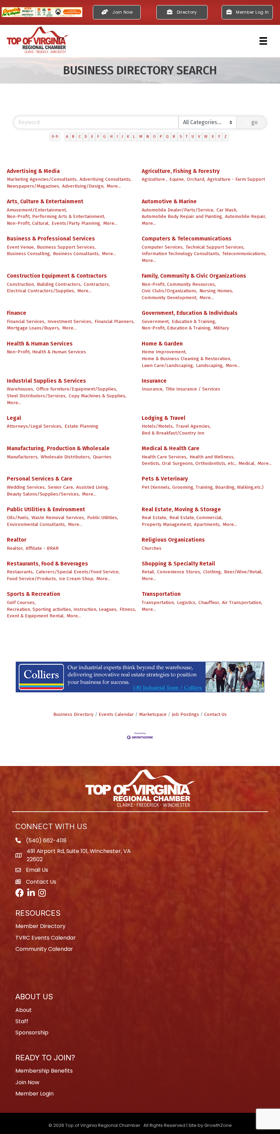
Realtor (16, 539)
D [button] (86, 136)
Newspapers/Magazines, (33, 186)
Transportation (161, 594)
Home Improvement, (164, 352)
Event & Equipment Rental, (36, 616)
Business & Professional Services (51, 238)
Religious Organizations (173, 539)
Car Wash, (226, 210)
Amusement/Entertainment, (37, 210)
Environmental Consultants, (36, 524)
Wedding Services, (26, 487)
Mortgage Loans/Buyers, (33, 328)
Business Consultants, (76, 253)
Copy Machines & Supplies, (97, 396)
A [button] (67, 136)
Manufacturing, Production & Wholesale (58, 448)
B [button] (73, 136)
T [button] (186, 136)
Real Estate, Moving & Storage (181, 509)
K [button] (128, 136)
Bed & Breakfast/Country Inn (173, 433)
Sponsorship (31, 1032)
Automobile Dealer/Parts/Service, (178, 210)
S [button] (181, 136)
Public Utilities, (102, 517)
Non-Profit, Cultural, (28, 223)
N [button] (147, 136)
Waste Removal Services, (58, 517)
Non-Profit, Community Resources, (179, 284)
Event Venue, (21, 247)
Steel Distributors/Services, (37, 396)
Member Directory (40, 926)
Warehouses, (20, 389)
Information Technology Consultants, (181, 253)
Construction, (21, 284)
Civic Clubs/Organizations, (169, 291)
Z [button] (225, 136)
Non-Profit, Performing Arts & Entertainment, (56, 216)
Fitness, (128, 609)
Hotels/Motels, (158, 426)
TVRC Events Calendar (45, 938)
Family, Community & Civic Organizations (194, 276)
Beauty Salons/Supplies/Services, (43, 494)
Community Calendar (44, 949)
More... (114, 186)
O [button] (154, 136)
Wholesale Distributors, (66, 457)
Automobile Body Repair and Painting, (182, 216)
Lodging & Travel (163, 418)
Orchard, (196, 179)
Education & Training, (194, 321)
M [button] (140, 136)
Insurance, (153, 389)
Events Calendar (116, 714)
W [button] (205, 136)
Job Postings (185, 714)
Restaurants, (20, 572)
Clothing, (212, 572)
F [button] (98, 136)
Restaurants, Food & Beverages (47, 563)
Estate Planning (81, 426)
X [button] (213, 136)
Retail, (148, 572)
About (23, 1010)
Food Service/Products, (32, 578)
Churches (152, 548)
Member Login (34, 1094)
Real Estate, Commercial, (196, 517)
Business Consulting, (29, 253)
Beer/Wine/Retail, (243, 572)
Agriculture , (154, 179)
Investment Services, (70, 321)
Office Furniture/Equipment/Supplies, (76, 389)
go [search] (254, 122)
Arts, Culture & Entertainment (45, 201)
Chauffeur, (209, 602)
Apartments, (207, 524)
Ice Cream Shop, (76, 578)
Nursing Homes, (216, 291)
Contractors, (97, 284)
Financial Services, (26, 321)
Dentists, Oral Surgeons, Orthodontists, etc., (189, 463)
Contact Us (215, 714)
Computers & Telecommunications (187, 238)
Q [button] (167, 136)
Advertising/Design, (83, 186)
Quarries (102, 457)
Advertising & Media (33, 171)
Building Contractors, (59, 284)
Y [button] (219, 136)
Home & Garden (162, 343)
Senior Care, (61, 487)
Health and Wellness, (212, 457)
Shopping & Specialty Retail (178, 563)
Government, (156, 321)
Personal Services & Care (39, 478)
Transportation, (158, 602)
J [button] (122, 136)
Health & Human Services (40, 343)
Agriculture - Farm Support (236, 179)
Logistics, (186, 602)
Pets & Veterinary (165, 478)
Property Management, (167, 524)
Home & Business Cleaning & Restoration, (186, 359)
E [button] (92, 136)
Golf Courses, (21, 602)
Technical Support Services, (215, 247)
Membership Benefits (44, 1071)
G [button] (104, 136)
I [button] (117, 136)
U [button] (193, 136)
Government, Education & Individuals (190, 313)
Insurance (154, 381)
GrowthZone (218, 1125)
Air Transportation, (242, 602)
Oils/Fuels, (18, 517)
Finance (16, 313)
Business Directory (73, 714)
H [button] (111, 136)
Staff (21, 1021)
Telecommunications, (244, 253)
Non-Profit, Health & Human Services (46, 352)
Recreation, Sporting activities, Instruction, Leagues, (62, 609)
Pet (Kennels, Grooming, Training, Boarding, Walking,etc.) (203, 487)
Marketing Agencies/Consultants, (42, 179)
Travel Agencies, (193, 426)
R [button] (174, 136)
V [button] (199, 136)
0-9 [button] (55, 136)
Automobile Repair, (245, 216)
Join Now (27, 1082)
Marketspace (153, 714)
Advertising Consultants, (105, 179)
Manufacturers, (23, 457)
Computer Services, (163, 247)
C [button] (80, 136)
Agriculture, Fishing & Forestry (181, 171)
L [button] (134, 136)
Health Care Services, (164, 457)
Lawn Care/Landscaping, (168, 365)
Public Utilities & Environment (46, 509)
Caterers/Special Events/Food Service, (78, 572)
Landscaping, (210, 365)
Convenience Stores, (179, 572)
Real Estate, (154, 517)
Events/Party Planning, (76, 223)
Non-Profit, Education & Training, (176, 328)
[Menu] (263, 41)
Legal (14, 418)
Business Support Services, (66, 247)
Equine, (177, 179)
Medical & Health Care (170, 448)
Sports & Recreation (33, 594)
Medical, (246, 463)
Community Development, (169, 297)
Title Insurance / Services (193, 389)
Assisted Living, (92, 487)
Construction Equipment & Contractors (57, 276)
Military (221, 328)
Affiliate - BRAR (42, 548)
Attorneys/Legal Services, (34, 426)
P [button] (161, 136)
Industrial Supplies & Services (46, 381)
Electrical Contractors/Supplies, (41, 291)
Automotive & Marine (169, 201)
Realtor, (15, 548)
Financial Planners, (115, 321)
